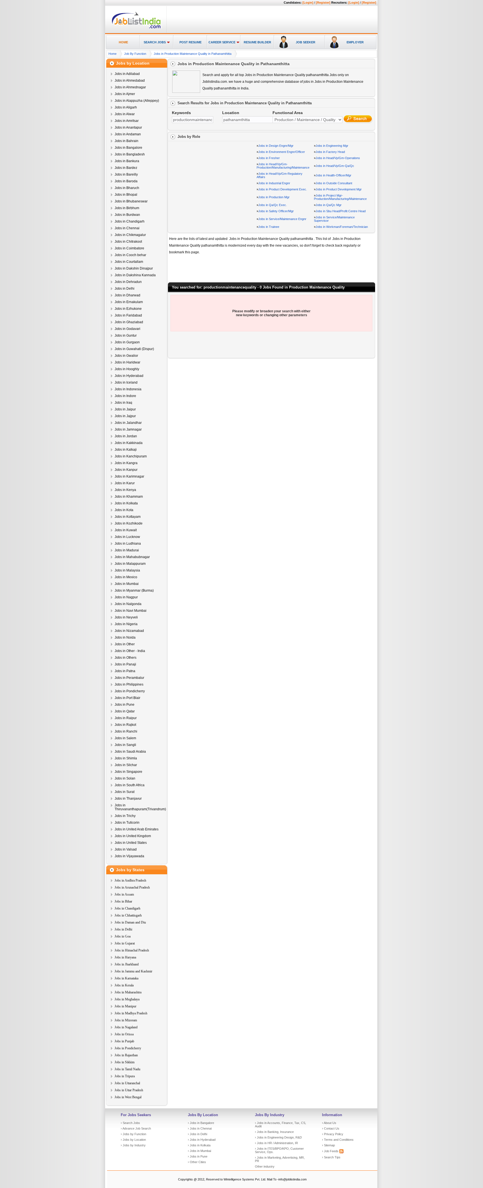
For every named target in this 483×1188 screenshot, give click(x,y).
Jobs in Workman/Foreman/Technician (342, 226)
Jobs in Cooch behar (130, 255)
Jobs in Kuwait (126, 530)
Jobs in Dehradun (128, 282)
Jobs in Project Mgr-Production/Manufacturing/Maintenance (340, 197)
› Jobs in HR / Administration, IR (276, 1143)
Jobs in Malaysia (127, 570)
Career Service (222, 42)
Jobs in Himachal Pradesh (132, 950)
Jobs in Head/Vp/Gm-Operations (338, 158)
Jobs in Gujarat (125, 943)
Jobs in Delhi (124, 288)
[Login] (307, 2)
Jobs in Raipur (126, 718)
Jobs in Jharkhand (127, 964)
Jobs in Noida (125, 637)
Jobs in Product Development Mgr (339, 189)
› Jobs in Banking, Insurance (274, 1131)
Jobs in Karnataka (126, 978)
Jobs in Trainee (268, 226)
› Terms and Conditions (338, 1139)
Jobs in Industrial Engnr (274, 183)
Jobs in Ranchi (126, 731)
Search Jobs (155, 42)
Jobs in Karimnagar (129, 476)
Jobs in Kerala (124, 985)
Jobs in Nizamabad (129, 631)
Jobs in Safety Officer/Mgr (276, 211)
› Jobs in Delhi (197, 1134)
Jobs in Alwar (125, 114)
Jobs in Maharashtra (128, 992)
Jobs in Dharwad (127, 295)
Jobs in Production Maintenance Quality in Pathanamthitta (192, 53)
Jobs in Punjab (124, 1041)
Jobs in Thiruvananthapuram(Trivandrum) (140, 807)
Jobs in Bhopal (126, 195)
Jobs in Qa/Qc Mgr (329, 205)
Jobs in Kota (124, 510)
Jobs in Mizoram (126, 1020)
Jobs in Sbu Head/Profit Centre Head (341, 211)
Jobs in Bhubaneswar (131, 201)
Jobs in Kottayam (128, 517)
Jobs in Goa (123, 936)
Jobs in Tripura (125, 1076)
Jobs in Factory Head (330, 151)
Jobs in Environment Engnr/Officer (281, 151)
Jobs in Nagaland (126, 1027)
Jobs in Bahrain (126, 141)
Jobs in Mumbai (127, 584)
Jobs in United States (131, 843)
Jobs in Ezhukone (128, 309)
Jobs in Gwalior (126, 356)
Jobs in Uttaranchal (127, 1083)
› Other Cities (197, 1162)
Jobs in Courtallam (129, 262)
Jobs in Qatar (125, 711)
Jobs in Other (125, 644)
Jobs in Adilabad (127, 74)
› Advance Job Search (136, 1128)
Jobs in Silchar (126, 765)
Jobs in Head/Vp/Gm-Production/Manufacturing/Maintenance (283, 165)
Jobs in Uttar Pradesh (129, 1090)
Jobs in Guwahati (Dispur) (134, 349)
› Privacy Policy (332, 1134)
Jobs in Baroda (126, 181)
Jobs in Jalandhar (128, 423)
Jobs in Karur (125, 483)
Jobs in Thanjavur (128, 798)
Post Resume (190, 42)
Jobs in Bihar (123, 901)
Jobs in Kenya (125, 490)
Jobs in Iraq (123, 403)
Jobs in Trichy (125, 816)
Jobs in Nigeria (126, 624)
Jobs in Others (125, 658)
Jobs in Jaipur (125, 409)
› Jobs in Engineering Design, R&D (278, 1137)
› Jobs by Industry (133, 1145)
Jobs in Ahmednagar (130, 87)
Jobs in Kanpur (126, 470)
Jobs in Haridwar (127, 362)
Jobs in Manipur (125, 1006)
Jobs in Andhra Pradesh (130, 880)
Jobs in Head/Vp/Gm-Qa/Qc (335, 165)
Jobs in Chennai (127, 228)
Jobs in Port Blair (127, 698)
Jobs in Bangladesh (130, 154)
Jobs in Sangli (125, 745)
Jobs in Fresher (269, 158)
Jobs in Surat (124, 792)
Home (123, 42)
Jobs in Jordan (126, 436)
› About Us (329, 1123)
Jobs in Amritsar (127, 121)
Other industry (264, 1166)
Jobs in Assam (124, 894)
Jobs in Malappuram (130, 564)
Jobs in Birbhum (127, 208)
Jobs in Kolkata (126, 503)
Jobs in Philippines (129, 684)
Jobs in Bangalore (128, 148)
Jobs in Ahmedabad (130, 80)
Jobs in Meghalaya (127, 999)
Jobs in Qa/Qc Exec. (272, 205)
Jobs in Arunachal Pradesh (132, 887)
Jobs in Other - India (130, 651)
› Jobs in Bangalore (201, 1123)
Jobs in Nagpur (126, 597)
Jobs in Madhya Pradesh (131, 1013)
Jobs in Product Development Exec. (282, 189)
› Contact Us (330, 1128)
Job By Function (135, 53)
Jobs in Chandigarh (130, 221)
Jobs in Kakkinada (129, 443)
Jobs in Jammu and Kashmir (133, 971)
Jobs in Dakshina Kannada (135, 275)
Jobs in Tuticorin (127, 823)
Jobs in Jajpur (125, 416)
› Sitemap (328, 1145)
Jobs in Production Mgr (274, 197)
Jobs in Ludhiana (128, 543)
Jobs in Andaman (128, 134)
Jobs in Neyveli (126, 617)
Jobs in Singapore (128, 772)
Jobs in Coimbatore (129, 248)
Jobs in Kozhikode (129, 523)
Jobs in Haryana (125, 957)
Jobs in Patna (125, 671)
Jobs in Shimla (126, 758)
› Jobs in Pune (197, 1156)
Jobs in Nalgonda (128, 604)
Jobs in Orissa (124, 1034)
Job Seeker (305, 42)
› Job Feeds (330, 1151)
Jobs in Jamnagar (128, 429)
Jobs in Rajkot (125, 725)
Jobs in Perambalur (129, 678)
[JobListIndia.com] (136, 27)
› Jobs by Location (133, 1139)
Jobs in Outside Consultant (334, 183)
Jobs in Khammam (129, 497)
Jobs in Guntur (126, 335)
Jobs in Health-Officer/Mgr (333, 175)
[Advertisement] (271, 19)
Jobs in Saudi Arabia (130, 752)
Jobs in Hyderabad (129, 376)
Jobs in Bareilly (126, 174)
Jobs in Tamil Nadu (127, 1069)
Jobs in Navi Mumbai (130, 611)
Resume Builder (257, 42)
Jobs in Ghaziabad (129, 322)
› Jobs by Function (133, 1134)
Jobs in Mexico (126, 577)
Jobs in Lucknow (127, 537)
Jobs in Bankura (127, 161)
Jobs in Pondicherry (130, 691)
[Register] (323, 2)
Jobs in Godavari (127, 329)
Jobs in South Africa (130, 785)
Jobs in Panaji (125, 664)
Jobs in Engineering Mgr (332, 145)
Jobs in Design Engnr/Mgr (275, 145)
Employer (355, 42)
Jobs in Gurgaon (127, 342)
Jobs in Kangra (126, 463)
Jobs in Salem (125, 738)
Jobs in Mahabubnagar (132, 557)
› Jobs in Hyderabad (202, 1139)
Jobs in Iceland (126, 382)
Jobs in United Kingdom (133, 836)
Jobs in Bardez (126, 168)
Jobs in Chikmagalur (130, 235)
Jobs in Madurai (127, 550)
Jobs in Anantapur (128, 127)
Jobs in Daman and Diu (130, 922)
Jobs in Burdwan (127, 215)
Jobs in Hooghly (127, 369)
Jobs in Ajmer (125, 94)
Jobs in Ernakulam (129, 302)
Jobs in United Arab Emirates (136, 829)
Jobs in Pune (124, 705)
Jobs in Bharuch (127, 188)
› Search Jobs (130, 1123)
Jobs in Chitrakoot (128, 242)
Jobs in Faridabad (128, 315)
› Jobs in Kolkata (199, 1145)
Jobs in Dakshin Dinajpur (134, 268)
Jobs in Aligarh (126, 107)
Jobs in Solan (125, 778)
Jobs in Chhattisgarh (128, 915)
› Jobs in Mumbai (199, 1150)
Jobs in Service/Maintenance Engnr (282, 219)
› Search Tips (331, 1157)
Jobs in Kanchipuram (131, 456)
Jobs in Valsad (126, 849)
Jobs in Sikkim (124, 1062)
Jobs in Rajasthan (126, 1055)
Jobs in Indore (125, 396)
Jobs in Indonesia (128, 389)
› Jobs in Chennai (200, 1128)
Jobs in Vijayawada (129, 856)
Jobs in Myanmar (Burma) (134, 590)
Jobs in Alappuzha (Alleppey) (137, 101)
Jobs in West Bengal (128, 1097)
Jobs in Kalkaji (126, 450)
